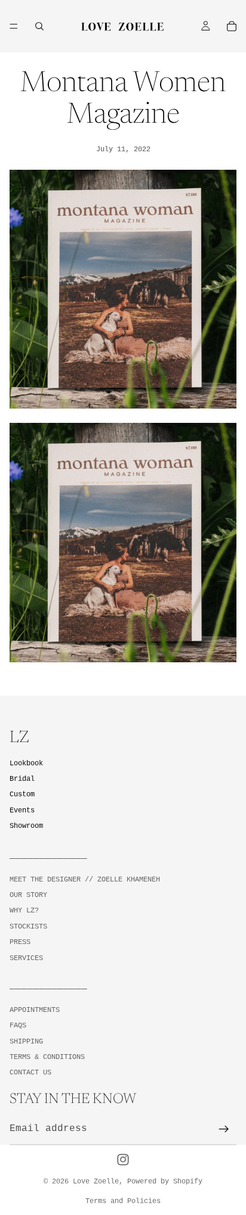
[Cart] (232, 26)
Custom (22, 794)
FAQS (18, 1025)
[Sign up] (223, 1129)
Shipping (26, 1041)
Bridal (22, 779)
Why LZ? (24, 910)
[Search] (39, 26)
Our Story (28, 895)
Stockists (28, 927)
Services (26, 958)
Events (22, 810)
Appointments (35, 1009)
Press (20, 942)
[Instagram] (123, 1159)
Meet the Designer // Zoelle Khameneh (85, 879)
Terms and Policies (123, 1201)
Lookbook (26, 763)
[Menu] (13, 26)
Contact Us (30, 1072)
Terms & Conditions (47, 1057)
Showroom (26, 825)
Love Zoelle (96, 1181)
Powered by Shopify (164, 1181)
